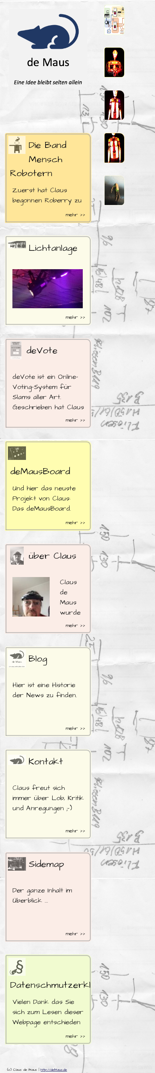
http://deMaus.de (54, 1069)
